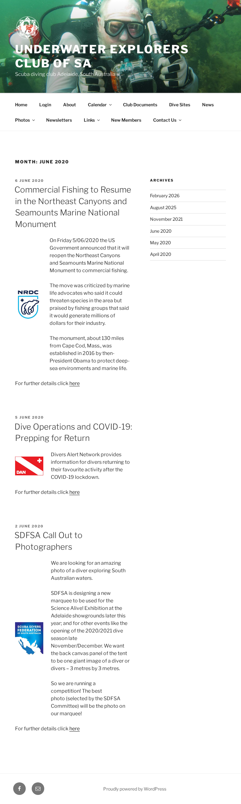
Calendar (97, 104)
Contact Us (164, 120)
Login (45, 104)
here (74, 383)
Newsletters (59, 120)
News (208, 104)
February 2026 (164, 195)
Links (89, 120)
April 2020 (160, 254)
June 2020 (161, 231)
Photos (22, 120)
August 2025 (163, 207)
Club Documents (140, 104)
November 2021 (166, 219)
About (69, 104)
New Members (126, 120)
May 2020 (160, 242)
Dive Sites (179, 104)
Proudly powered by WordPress (134, 788)
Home (21, 104)
